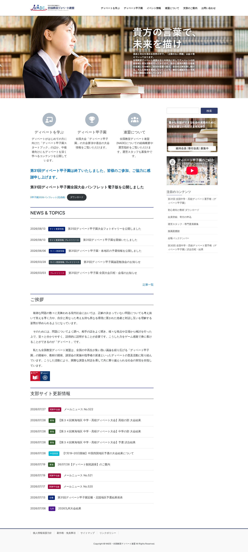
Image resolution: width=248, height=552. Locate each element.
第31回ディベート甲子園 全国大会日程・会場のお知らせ (102, 272)
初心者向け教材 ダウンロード (183, 209)
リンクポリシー (108, 532)
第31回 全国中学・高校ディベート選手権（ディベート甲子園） (192, 200)
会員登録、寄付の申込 (179, 216)
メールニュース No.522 (78, 409)
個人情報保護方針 (42, 532)
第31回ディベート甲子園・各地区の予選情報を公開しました (105, 250)
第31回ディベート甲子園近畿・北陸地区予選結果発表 (90, 497)
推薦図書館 (174, 231)
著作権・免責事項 (66, 532)
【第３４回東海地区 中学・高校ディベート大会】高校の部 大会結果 (99, 420)
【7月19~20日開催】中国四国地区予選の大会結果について (98, 453)
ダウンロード (76, 197)
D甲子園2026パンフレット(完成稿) (47, 197)
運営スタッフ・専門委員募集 (183, 224)
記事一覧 (148, 284)
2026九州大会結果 (69, 508)
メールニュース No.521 (78, 475)
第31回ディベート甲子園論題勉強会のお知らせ (112, 262)
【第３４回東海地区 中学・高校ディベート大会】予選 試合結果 (96, 442)
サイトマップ (87, 532)
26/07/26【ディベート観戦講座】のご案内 (84, 464)
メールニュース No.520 (78, 486)
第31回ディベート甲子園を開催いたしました (110, 239)
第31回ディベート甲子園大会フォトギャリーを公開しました (104, 228)
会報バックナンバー (178, 238)
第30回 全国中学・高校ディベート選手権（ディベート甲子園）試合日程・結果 (192, 247)
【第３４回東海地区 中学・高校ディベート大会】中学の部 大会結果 (99, 431)
